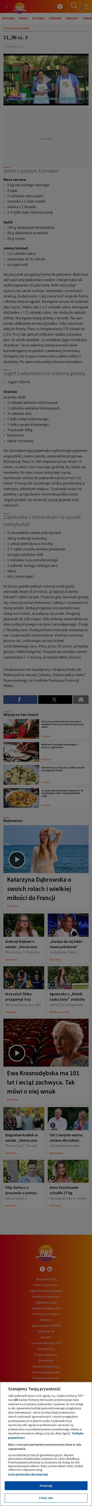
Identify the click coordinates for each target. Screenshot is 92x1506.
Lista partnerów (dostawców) (28, 1474)
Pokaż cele (46, 1498)
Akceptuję (46, 1486)
